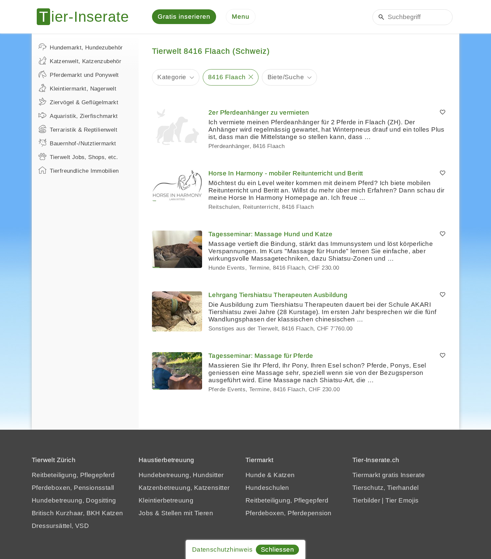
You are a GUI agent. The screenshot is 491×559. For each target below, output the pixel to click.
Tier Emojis (402, 500)
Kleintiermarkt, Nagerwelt (83, 89)
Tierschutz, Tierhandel (385, 487)
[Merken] (442, 112)
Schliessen (277, 549)
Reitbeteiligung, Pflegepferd (73, 474)
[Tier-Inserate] (87, 16)
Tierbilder (366, 500)
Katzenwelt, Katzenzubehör (85, 61)
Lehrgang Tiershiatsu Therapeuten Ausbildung (277, 294)
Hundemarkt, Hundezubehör (86, 47)
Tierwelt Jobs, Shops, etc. (84, 157)
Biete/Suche (286, 77)
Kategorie (171, 77)
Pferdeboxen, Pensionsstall (73, 487)
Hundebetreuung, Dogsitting (74, 500)
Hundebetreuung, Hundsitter (181, 474)
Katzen (284, 474)
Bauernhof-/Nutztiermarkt (83, 143)
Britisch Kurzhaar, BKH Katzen (77, 513)
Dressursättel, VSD (60, 525)
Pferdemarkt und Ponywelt (84, 75)
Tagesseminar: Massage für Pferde (260, 355)
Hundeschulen (267, 487)
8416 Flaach (227, 77)
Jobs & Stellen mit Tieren (176, 513)
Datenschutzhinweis (222, 549)
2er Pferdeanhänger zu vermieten (258, 112)
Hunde (256, 474)
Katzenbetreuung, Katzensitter (184, 487)
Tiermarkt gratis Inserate (388, 474)
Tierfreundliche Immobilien (84, 171)
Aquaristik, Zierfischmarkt (84, 116)
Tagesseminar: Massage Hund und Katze (270, 234)
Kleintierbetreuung (166, 500)
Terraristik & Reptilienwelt (83, 130)
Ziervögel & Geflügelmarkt (84, 102)
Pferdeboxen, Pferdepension (288, 513)
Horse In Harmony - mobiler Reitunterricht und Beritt (285, 173)
